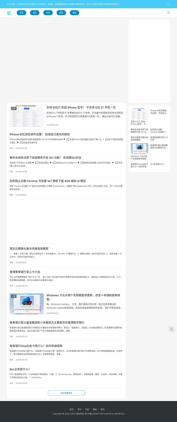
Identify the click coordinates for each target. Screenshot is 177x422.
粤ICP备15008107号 (93, 413)
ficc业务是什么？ (20, 369)
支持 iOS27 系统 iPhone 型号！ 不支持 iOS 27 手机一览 (81, 107)
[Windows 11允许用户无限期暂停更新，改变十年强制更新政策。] (27, 303)
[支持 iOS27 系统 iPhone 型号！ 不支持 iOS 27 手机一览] (27, 116)
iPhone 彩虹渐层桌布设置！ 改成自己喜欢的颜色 (40, 134)
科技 (48, 12)
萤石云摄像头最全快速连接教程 (29, 248)
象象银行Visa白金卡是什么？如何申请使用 (36, 346)
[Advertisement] (66, 39)
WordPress (119, 413)
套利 (74, 12)
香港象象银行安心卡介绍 (25, 272)
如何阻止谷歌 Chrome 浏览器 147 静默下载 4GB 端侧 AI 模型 (48, 181)
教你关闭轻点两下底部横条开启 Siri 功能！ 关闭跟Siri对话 (45, 157)
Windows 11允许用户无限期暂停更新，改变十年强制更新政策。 (83, 297)
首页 (21, 12)
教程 (61, 12)
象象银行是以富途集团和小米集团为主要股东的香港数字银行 (47, 322)
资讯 (35, 12)
